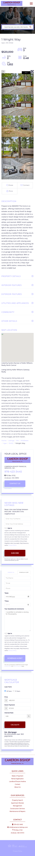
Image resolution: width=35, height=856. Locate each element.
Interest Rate (8, 713)
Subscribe (15, 553)
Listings (11, 441)
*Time (6, 601)
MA (17, 441)
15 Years (17, 691)
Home (3, 441)
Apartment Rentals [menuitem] (17, 803)
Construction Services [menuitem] (17, 809)
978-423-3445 (13, 471)
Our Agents (8, 488)
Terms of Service (17, 666)
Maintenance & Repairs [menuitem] (17, 811)
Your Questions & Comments (14, 609)
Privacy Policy (12, 545)
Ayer (5, 443)
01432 (11, 443)
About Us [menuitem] (17, 787)
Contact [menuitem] (17, 784)
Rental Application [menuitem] (17, 779)
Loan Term (8, 687)
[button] (31, 27)
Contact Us (15, 484)
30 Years (9, 691)
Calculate (15, 725)
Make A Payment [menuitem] (17, 776)
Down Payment (9, 705)
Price (6, 697)
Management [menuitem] (17, 806)
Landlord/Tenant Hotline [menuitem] (17, 781)
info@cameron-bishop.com (18, 827)
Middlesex (24, 441)
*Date (6, 593)
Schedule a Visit (24, 572)
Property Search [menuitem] (17, 800)
